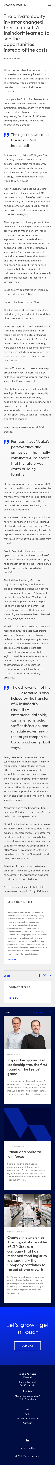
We (27, 1409)
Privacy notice (27, 1448)
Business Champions (27, 1418)
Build (27, 1414)
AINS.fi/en (11, 959)
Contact (27, 1345)
